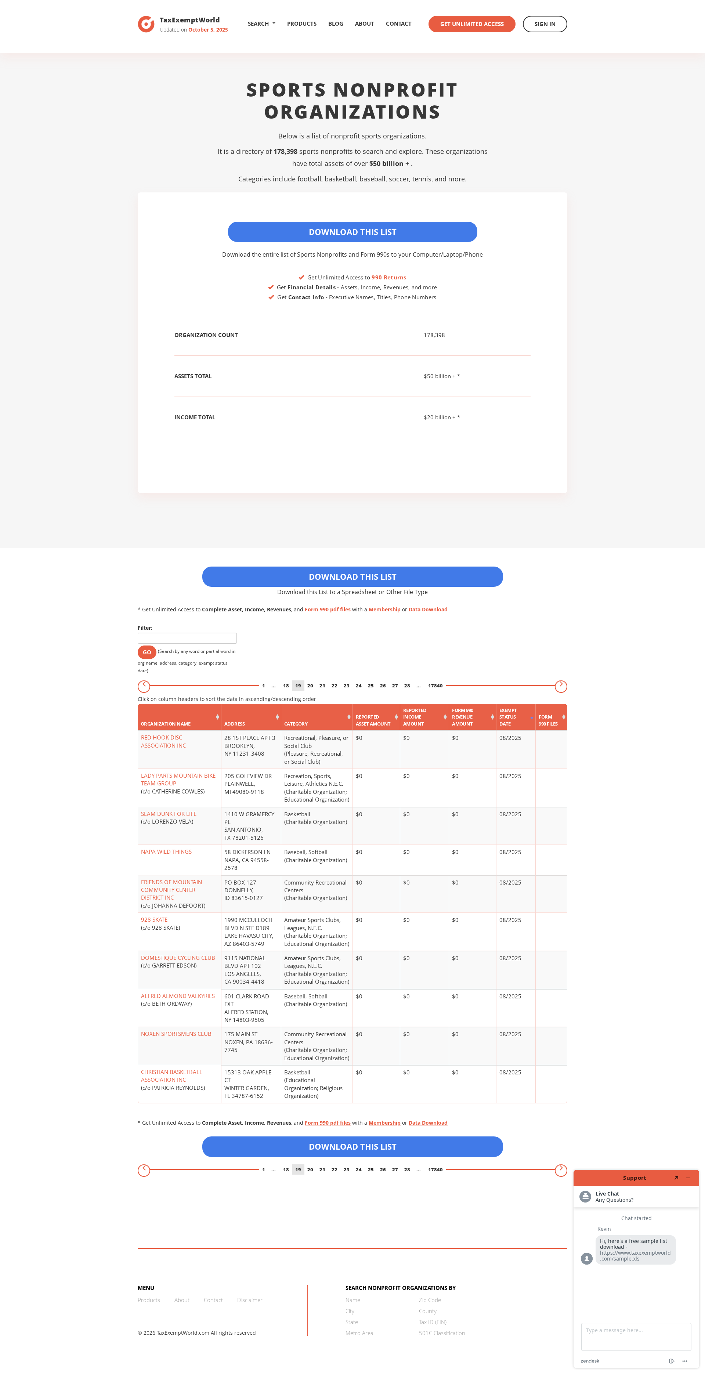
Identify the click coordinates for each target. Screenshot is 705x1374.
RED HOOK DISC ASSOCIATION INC (163, 741)
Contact (399, 23)
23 (347, 685)
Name (353, 1300)
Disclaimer (250, 1300)
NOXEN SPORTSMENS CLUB (176, 1033)
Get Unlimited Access (472, 24)
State (352, 1322)
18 (286, 685)
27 (395, 685)
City (350, 1311)
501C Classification (442, 1333)
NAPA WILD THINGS (166, 851)
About (364, 23)
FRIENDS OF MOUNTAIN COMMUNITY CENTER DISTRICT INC (171, 889)
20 (310, 685)
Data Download (428, 609)
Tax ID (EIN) (432, 1322)
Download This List (353, 231)
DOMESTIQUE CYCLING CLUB (178, 957)
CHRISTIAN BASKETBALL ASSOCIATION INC (171, 1075)
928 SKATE (154, 919)
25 (371, 685)
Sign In (545, 24)
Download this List (353, 1146)
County (428, 1311)
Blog (335, 23)
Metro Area (359, 1333)
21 (322, 685)
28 (407, 685)
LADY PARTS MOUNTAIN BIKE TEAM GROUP (178, 779)
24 (359, 685)
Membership (385, 609)
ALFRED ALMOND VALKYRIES (178, 995)
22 (334, 685)
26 (383, 685)
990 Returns (389, 277)
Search (258, 23)
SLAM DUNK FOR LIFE (168, 813)
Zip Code (430, 1300)
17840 (435, 685)
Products (302, 23)
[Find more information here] (636, 1269)
